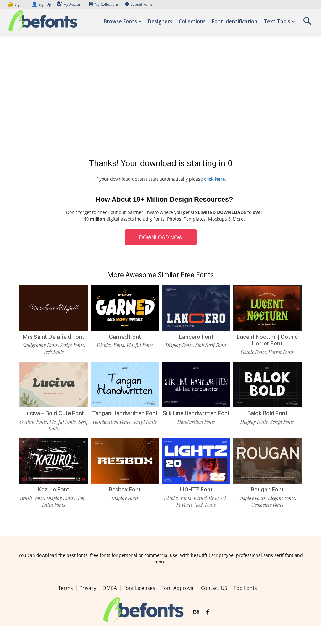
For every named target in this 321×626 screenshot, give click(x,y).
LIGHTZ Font (196, 489)
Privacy (87, 588)
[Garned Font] (125, 308)
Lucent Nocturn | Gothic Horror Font (267, 340)
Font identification (234, 21)
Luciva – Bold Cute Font (54, 413)
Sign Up (41, 4)
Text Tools (277, 21)
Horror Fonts (281, 352)
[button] (307, 23)
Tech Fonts (53, 352)
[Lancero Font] (196, 308)
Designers (160, 21)
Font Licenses (139, 588)
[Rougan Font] (267, 461)
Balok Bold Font (267, 413)
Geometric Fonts (267, 505)
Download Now (160, 237)
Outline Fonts (33, 422)
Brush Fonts (32, 498)
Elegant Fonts (281, 498)
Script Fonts (72, 345)
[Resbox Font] (125, 461)
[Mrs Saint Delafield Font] (53, 308)
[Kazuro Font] (53, 461)
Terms (65, 588)
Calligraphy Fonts (40, 345)
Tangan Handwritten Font (125, 413)
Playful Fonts (140, 345)
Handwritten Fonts (111, 422)
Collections (192, 21)
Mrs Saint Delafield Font (53, 336)
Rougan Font (267, 489)
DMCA (110, 588)
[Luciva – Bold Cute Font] (53, 385)
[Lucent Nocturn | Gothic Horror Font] (267, 308)
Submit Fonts (141, 4)
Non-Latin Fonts (64, 501)
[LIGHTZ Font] (196, 461)
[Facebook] (207, 612)
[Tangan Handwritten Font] (125, 385)
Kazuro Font (53, 489)
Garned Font (125, 336)
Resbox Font (125, 489)
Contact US (214, 588)
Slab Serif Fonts (211, 345)
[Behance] (196, 612)
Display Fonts (110, 345)
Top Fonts (245, 588)
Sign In (17, 4)
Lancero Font (196, 336)
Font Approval (178, 588)
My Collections (106, 4)
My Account (72, 4)
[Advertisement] (160, 97)
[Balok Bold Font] (267, 385)
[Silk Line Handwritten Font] (196, 385)
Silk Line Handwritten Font (196, 413)
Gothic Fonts (253, 352)
